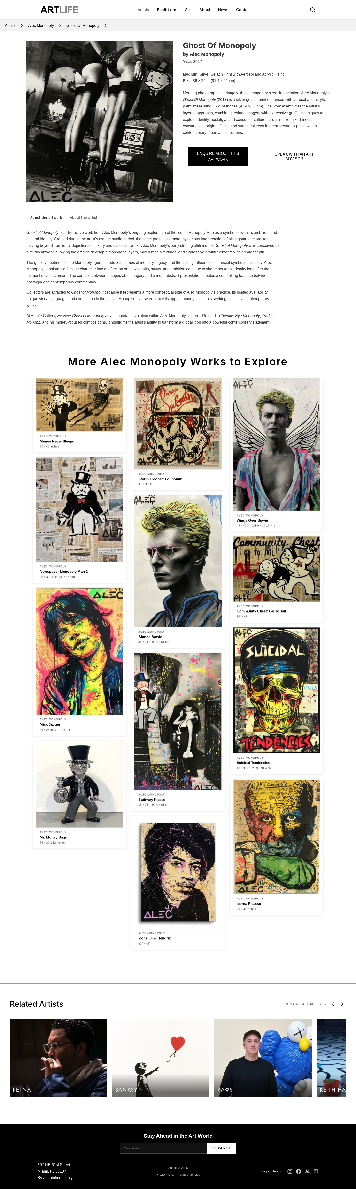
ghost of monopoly (82, 25)
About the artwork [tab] (46, 217)
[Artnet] (307, 1171)
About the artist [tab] (83, 217)
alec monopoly (41, 25)
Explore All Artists (305, 1004)
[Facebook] (298, 1171)
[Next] (342, 1004)
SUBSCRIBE (221, 1148)
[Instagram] (289, 1171)
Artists (143, 9)
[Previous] (333, 1004)
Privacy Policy (165, 1174)
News (223, 9)
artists (10, 25)
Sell (188, 9)
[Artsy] (316, 1171)
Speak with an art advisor (294, 156)
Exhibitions (167, 9)
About (204, 9)
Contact (243, 9)
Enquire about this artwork (218, 156)
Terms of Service (189, 1174)
